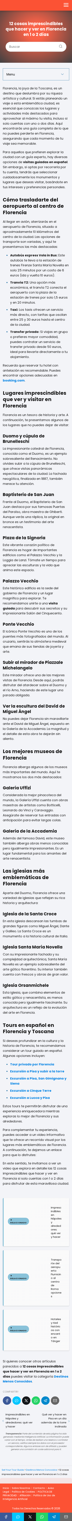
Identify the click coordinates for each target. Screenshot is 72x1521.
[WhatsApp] (36, 1400)
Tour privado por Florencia (32, 1064)
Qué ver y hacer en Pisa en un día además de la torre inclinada (53, 1420)
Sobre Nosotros (21, 1488)
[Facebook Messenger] (16, 1400)
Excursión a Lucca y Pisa (30, 1098)
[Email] (55, 1400)
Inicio (6, 1488)
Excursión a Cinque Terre (30, 1090)
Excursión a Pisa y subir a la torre (37, 1071)
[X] (26, 1400)
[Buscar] (59, 45)
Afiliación (25, 1495)
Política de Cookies (23, 1491)
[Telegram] (45, 1400)
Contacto (39, 1488)
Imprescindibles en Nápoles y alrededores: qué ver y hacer (19, 1420)
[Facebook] (7, 1400)
